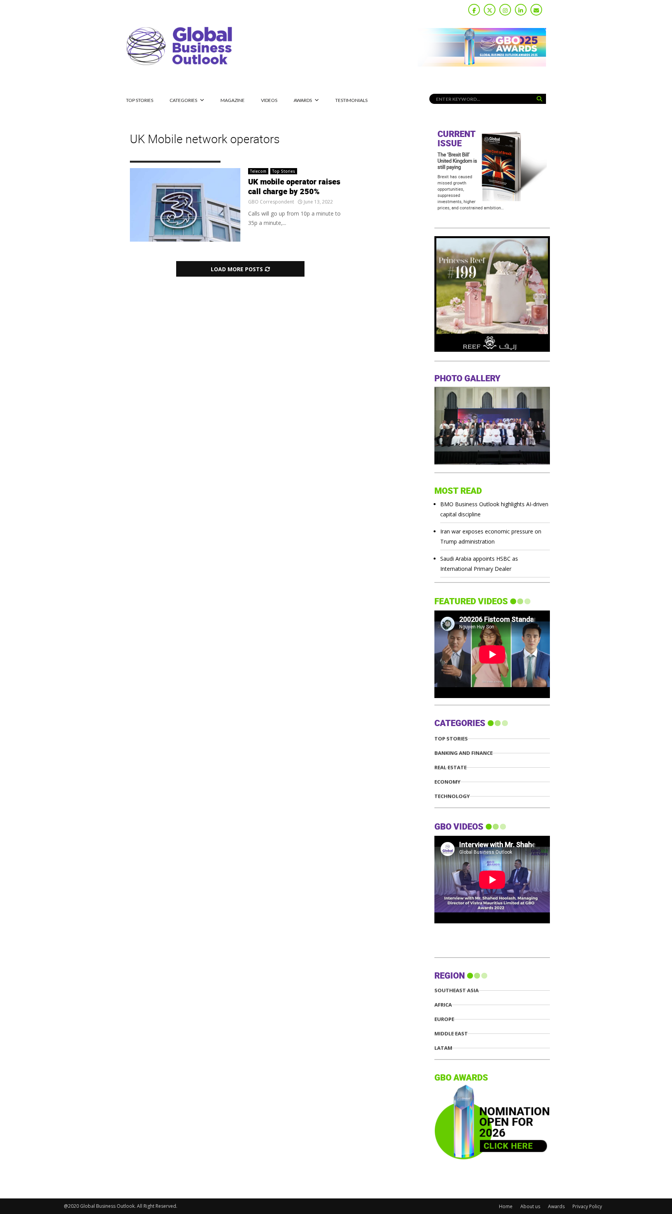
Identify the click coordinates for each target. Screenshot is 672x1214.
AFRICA (443, 1005)
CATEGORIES (183, 100)
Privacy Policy (587, 1206)
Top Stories (139, 100)
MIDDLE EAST (451, 1033)
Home (506, 1206)
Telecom (258, 171)
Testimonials (351, 100)
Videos (269, 100)
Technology (452, 796)
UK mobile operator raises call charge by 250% (294, 187)
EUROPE (444, 1019)
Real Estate (450, 767)
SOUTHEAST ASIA (456, 990)
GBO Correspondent (271, 201)
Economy (447, 782)
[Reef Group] (492, 349)
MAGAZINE (232, 100)
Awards (303, 100)
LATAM (443, 1048)
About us (530, 1206)
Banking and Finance (463, 753)
